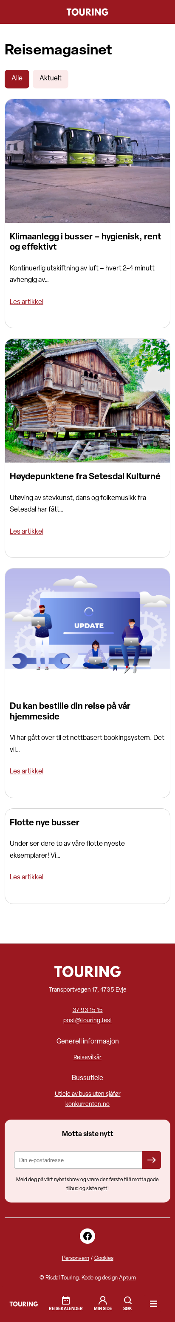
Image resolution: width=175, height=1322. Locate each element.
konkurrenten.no (87, 1104)
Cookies (103, 1258)
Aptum (127, 1278)
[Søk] (128, 1304)
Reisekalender (66, 1309)
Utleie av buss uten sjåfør (88, 1094)
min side (103, 1309)
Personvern (75, 1258)
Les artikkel (26, 302)
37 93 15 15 (88, 1010)
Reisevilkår (87, 1058)
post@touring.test (87, 1021)
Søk (128, 1300)
